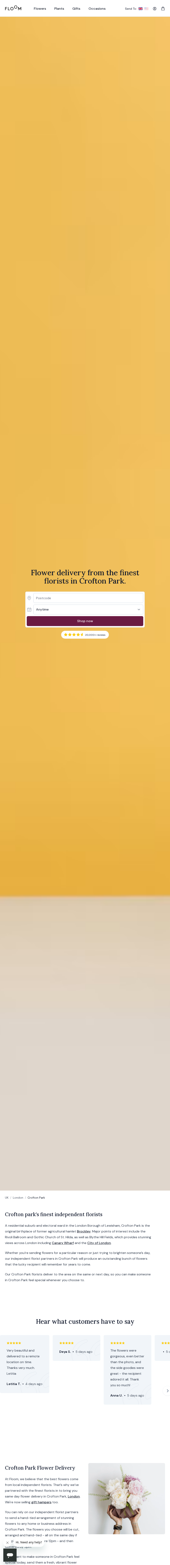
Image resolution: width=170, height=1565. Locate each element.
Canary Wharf (63, 1243)
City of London (99, 1243)
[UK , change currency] (140, 9)
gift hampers (41, 1502)
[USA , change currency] (146, 9)
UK (6, 1197)
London (18, 1197)
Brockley (84, 1231)
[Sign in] (155, 9)
